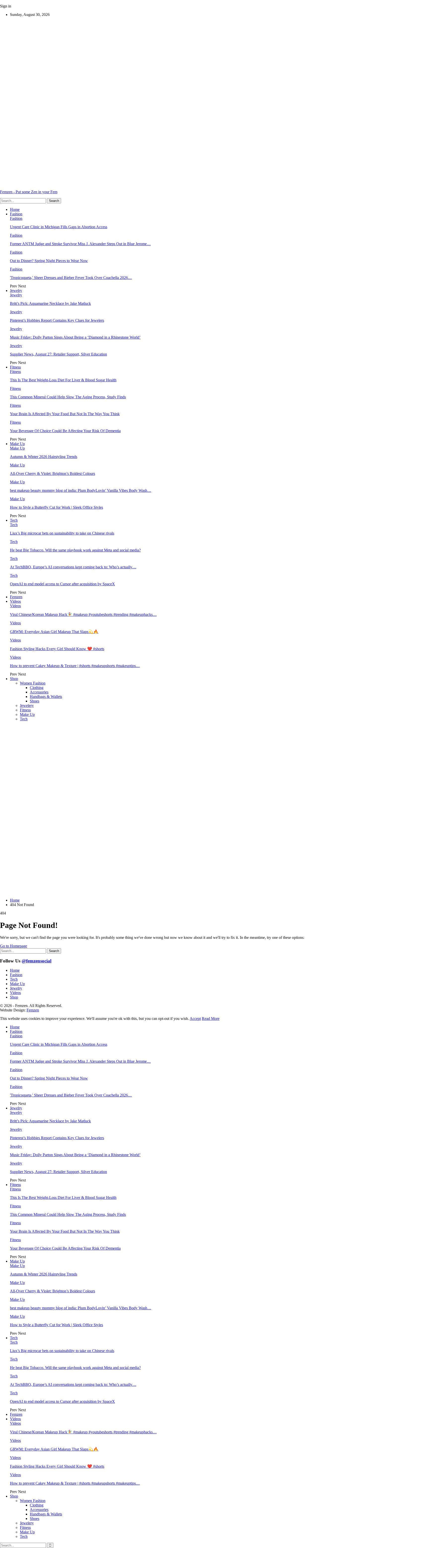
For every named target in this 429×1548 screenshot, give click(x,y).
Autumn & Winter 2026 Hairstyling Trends (43, 457)
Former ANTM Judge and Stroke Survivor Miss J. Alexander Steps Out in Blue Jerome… (80, 244)
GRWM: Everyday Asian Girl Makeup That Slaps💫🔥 (54, 632)
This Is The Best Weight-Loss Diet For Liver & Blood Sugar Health (63, 380)
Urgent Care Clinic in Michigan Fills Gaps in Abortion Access (58, 227)
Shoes (34, 701)
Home (15, 209)
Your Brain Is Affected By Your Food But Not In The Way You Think (65, 414)
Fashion (16, 214)
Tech (14, 520)
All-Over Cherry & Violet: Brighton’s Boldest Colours (52, 473)
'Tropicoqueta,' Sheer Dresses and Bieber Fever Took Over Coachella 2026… (71, 277)
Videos (15, 601)
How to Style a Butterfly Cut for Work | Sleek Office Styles (56, 507)
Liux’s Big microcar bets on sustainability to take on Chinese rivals (62, 533)
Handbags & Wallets (46, 696)
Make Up (17, 444)
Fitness (15, 367)
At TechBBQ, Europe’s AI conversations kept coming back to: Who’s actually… (73, 567)
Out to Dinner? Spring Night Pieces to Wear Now (49, 261)
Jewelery (27, 705)
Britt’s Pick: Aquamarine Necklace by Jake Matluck (50, 303)
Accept (195, 1018)
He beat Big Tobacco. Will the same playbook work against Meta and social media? (75, 550)
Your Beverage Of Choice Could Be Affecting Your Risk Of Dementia (65, 431)
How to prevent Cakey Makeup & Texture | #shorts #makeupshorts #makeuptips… (75, 666)
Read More (210, 1018)
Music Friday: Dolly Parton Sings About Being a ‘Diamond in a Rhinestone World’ (75, 337)
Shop (14, 679)
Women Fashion (32, 683)
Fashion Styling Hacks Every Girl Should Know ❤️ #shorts (57, 649)
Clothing (36, 687)
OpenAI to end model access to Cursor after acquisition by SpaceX (62, 584)
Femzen (16, 597)
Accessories (39, 692)
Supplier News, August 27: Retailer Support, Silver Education (58, 354)
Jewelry (16, 290)
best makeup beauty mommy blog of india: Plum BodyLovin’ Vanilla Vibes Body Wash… (80, 490)
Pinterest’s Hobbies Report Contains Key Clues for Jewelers (57, 320)
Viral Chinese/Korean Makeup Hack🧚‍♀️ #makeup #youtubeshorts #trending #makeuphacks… (83, 614)
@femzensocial (36, 960)
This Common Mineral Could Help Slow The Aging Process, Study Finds (68, 397)
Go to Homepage (13, 946)
